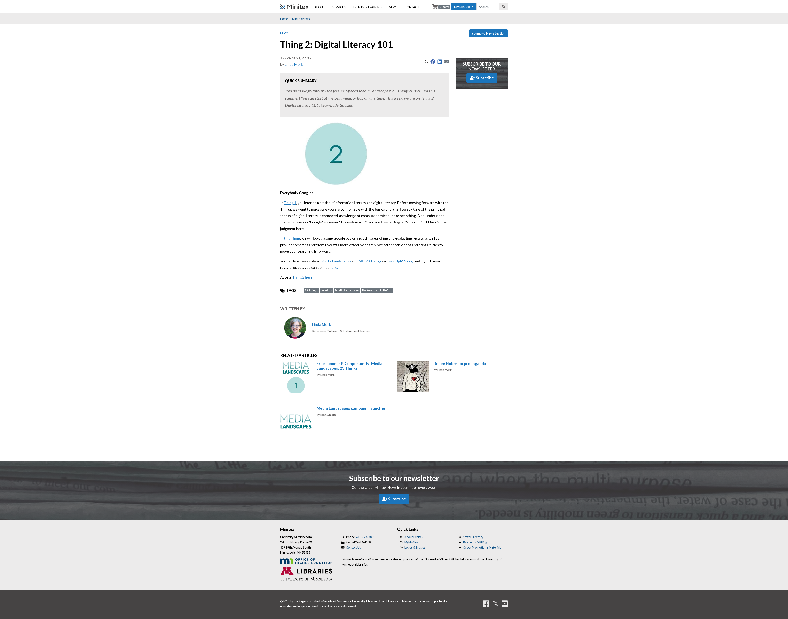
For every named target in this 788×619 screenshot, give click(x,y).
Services (339, 7)
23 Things (311, 290)
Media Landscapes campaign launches (351, 408)
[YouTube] (505, 603)
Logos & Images (414, 547)
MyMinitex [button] (462, 6)
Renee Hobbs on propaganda (460, 363)
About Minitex (413, 537)
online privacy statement (340, 606)
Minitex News (301, 19)
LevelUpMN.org (400, 261)
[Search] (503, 6)
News (284, 33)
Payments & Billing (475, 542)
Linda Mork (294, 64)
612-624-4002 (365, 537)
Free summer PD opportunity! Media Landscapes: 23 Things (350, 365)
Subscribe (484, 77)
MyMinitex (411, 542)
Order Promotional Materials (482, 547)
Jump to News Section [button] (489, 33)
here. (334, 267)
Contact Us (353, 547)
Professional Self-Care (377, 290)
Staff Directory (473, 537)
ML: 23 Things (369, 261)
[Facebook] (486, 603)
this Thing (292, 238)
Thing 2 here (302, 277)
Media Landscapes (336, 261)
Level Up (326, 290)
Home (284, 19)
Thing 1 (290, 202)
